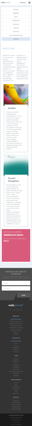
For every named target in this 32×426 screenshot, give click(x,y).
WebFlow (16, 349)
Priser (16, 343)
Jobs (16, 391)
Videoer (16, 334)
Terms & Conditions (16, 424)
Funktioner (16, 351)
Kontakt (16, 382)
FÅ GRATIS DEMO (16, 341)
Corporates (16, 24)
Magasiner (16, 13)
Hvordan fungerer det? (16, 321)
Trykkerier (16, 28)
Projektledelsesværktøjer (16, 327)
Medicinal (16, 39)
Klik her (6, 241)
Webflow (16, 400)
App (16, 345)
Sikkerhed (16, 393)
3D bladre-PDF (16, 402)
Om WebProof (16, 387)
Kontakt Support (16, 404)
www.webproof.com (16, 420)
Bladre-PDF (16, 332)
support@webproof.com (16, 417)
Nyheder (16, 389)
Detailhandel (16, 20)
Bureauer (16, 9)
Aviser (16, 16)
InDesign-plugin (16, 406)
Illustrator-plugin (16, 409)
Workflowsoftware (16, 325)
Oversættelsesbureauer (16, 35)
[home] (6, 2)
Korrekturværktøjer (16, 330)
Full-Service (16, 369)
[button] (29, 2)
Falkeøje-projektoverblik (16, 323)
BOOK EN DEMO (16, 319)
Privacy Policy (16, 422)
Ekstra (16, 385)
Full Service (16, 31)
